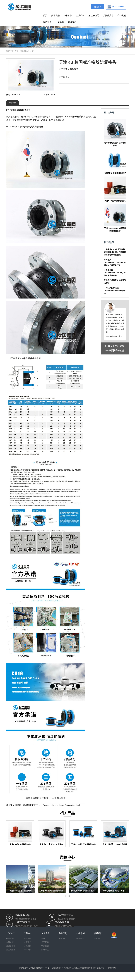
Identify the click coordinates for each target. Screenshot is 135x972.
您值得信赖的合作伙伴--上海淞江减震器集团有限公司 (74, 968)
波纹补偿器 (93, 15)
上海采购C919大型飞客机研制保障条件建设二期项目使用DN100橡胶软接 (115, 252)
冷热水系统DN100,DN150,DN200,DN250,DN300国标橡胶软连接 (119, 273)
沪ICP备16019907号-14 (40, 968)
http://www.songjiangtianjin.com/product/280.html (59, 805)
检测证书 (47, 22)
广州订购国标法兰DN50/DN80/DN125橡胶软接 (115, 290)
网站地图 (112, 968)
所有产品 (45, 950)
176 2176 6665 (115, 346)
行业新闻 (27, 950)
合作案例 (121, 15)
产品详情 (12, 103)
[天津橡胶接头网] (19, 6)
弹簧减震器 (108, 15)
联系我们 (72, 22)
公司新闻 (60, 22)
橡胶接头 (68, 15)
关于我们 (55, 15)
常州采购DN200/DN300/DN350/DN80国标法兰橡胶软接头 (116, 262)
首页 (45, 15)
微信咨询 (97, 7)
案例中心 (80, 938)
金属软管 (80, 15)
